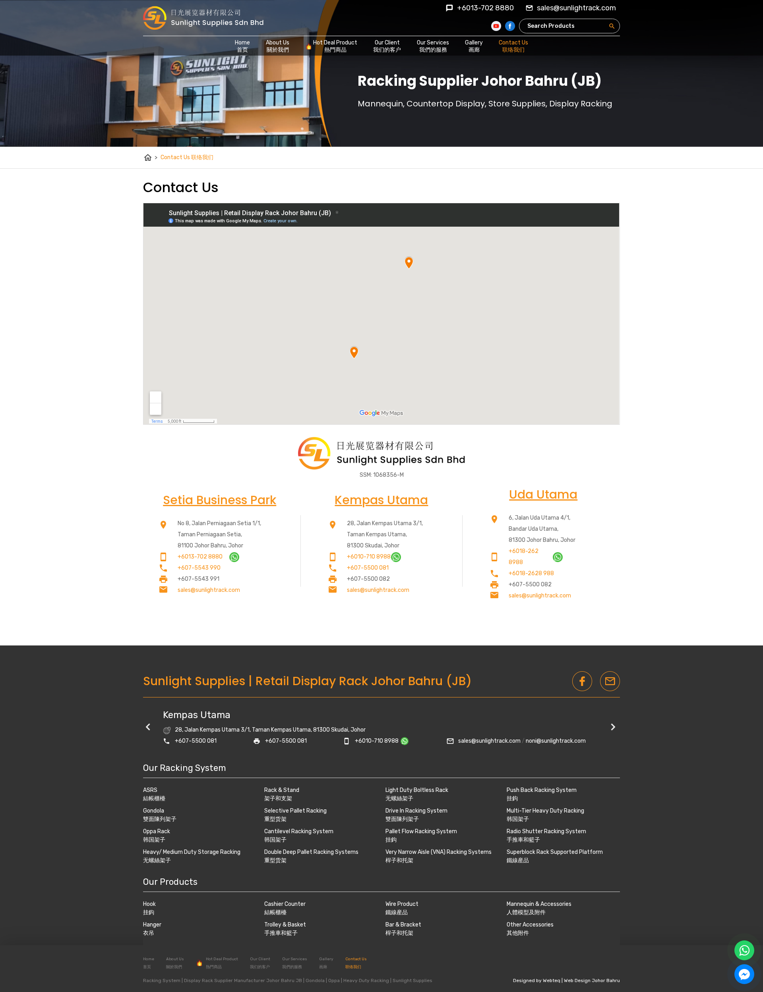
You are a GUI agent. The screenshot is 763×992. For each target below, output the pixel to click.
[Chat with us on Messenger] (744, 974)
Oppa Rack (156, 831)
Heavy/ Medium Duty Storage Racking (191, 852)
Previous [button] (149, 728)
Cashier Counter (285, 904)
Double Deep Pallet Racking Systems (311, 852)
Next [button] (614, 728)
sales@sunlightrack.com (209, 590)
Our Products (170, 881)
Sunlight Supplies (194, 681)
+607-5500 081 (368, 567)
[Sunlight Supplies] (203, 18)
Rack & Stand (281, 790)
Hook (149, 904)
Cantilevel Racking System (298, 831)
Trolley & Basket (285, 924)
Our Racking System (184, 768)
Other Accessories (530, 924)
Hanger (152, 924)
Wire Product (401, 904)
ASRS (150, 790)
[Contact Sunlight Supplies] (234, 560)
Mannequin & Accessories (539, 904)
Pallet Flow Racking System (421, 831)
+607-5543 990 (199, 567)
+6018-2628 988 (531, 573)
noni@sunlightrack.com (556, 741)
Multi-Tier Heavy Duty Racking (545, 810)
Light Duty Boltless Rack (416, 790)
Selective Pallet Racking (295, 810)
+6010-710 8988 (369, 556)
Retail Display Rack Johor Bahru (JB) (364, 681)
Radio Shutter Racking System (546, 831)
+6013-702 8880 (485, 8)
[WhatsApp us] (744, 950)
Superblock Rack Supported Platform (555, 852)
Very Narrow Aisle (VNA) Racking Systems (438, 852)
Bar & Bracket (403, 924)
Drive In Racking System (416, 810)
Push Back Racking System (542, 790)
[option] (381, 728)
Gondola (153, 810)
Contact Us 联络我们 (187, 157)
